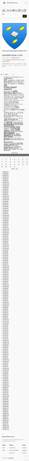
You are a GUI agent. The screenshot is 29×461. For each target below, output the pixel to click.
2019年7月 (5, 290)
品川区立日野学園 (9, 126)
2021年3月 (5, 260)
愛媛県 (18, 134)
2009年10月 (6, 385)
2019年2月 (5, 298)
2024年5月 (5, 206)
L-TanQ (5, 83)
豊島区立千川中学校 (8, 149)
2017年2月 (5, 337)
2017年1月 (5, 338)
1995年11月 (6, 427)
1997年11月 (6, 420)
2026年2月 (5, 178)
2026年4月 (6, 175)
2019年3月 (5, 297)
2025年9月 (5, 187)
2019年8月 (5, 288)
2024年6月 (6, 205)
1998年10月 (6, 415)
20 (27, 162)
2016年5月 (5, 351)
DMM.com (22, 81)
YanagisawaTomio (15, 57)
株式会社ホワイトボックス (10, 142)
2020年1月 (5, 283)
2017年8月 (5, 326)
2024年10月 (6, 199)
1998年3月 (5, 418)
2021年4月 (5, 258)
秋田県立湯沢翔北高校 (9, 145)
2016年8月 (5, 347)
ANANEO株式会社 (11, 80)
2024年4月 (6, 208)
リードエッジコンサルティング (11, 118)
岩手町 (17, 130)
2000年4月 (6, 404)
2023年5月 (5, 222)
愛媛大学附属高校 (9, 132)
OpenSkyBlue (21, 83)
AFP (5, 80)
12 (22, 159)
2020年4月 (6, 278)
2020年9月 (6, 271)
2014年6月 (5, 377)
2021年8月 (5, 251)
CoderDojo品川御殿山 (8, 81)
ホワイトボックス (9, 115)
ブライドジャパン (7, 108)
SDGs (15, 91)
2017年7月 (5, 328)
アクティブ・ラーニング (14, 96)
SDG (11, 91)
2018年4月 (5, 312)
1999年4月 (5, 411)
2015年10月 (6, 361)
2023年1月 (5, 227)
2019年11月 (6, 284)
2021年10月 (6, 248)
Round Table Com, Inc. (12, 2)
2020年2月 (5, 281)
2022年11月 (6, 231)
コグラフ (15, 101)
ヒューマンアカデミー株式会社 (11, 106)
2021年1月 (5, 264)
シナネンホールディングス (11, 102)
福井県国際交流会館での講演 (12, 55)
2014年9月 (5, 371)
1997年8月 (5, 422)
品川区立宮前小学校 (8, 125)
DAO (19, 81)
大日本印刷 (15, 128)
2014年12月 (6, 368)
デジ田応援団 (6, 105)
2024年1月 (5, 213)
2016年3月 (5, 354)
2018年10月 (6, 305)
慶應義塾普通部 (17, 135)
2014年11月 (6, 370)
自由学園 (11, 148)
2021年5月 (5, 257)
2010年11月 (6, 382)
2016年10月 (6, 344)
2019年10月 (6, 286)
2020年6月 (6, 274)
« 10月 (12, 168)
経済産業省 (6, 148)
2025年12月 (6, 182)
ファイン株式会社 (15, 107)
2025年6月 (5, 189)
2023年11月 (6, 217)
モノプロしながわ (7, 117)
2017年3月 (5, 335)
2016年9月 (5, 345)
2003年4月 (6, 394)
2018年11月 (6, 304)
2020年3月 (6, 279)
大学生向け (7, 128)
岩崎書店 (13, 130)
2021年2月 (5, 262)
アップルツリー (7, 98)
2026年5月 (5, 173)
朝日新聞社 (10, 136)
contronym (15, 81)
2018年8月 (5, 307)
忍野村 (21, 131)
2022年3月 (5, 239)
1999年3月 (5, 413)
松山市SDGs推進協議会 (8, 141)
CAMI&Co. (18, 80)
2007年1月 (5, 392)
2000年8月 (6, 403)
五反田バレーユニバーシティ (17, 120)
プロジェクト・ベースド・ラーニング (13, 113)
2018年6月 (5, 311)
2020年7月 (5, 272)
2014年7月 (5, 375)
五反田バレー (7, 120)
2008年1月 (5, 389)
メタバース (19, 116)
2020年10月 (6, 269)
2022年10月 (6, 232)
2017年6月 (5, 330)
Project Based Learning (10, 88)
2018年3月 (5, 314)
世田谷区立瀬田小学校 (13, 119)
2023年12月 (6, 215)
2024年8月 (5, 201)
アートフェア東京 (14, 98)
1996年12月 (6, 425)
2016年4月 (5, 352)
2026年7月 (5, 171)
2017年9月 (5, 324)
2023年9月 (6, 218)
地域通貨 (18, 126)
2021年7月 (5, 253)
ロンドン (21, 118)
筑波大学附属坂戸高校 (16, 146)
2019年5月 (5, 293)
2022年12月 (6, 229)
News (20, 59)
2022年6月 (5, 238)
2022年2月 (5, 241)
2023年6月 (6, 220)
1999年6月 (5, 410)
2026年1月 (5, 180)
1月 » (16, 168)
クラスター (15, 99)
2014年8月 (5, 373)
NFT (8, 83)
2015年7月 (5, 363)
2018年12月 (6, 302)
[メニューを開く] (26, 3)
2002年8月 (5, 397)
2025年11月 (6, 184)
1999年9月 (5, 406)
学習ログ (7, 130)
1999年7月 (5, 408)
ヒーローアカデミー (8, 107)
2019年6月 (5, 291)
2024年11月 (6, 198)
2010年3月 (5, 384)
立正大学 (7, 146)
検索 (3, 14)
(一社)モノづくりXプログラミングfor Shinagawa (13, 77)
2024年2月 (5, 212)
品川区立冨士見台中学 (18, 122)
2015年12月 (6, 359)
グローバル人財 (8, 101)
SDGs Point (7, 92)
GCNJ (5, 82)
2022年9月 (5, 234)
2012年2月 (5, 380)
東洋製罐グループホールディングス (14, 140)
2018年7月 (5, 309)
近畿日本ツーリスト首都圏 (17, 149)
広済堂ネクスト (15, 131)
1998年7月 (5, 417)
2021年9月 (5, 250)
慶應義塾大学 (8, 135)
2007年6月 (6, 391)
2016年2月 (5, 356)
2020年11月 (6, 267)
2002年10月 (6, 396)
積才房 (16, 145)
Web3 (14, 93)
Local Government (14, 59)
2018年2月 (5, 316)
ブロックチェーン (15, 108)
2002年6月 (6, 399)
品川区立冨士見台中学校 (13, 124)
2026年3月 (6, 177)
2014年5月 (5, 378)
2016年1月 (5, 357)
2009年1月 (5, 387)
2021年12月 (6, 244)
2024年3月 (6, 210)
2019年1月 (5, 300)
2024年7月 (5, 203)
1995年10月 (6, 429)
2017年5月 (5, 331)
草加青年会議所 (16, 148)
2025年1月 (5, 194)
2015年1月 (5, 366)
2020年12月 (6, 265)
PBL (5, 85)
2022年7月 (5, 236)
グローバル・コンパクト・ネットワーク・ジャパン (14, 100)
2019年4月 (5, 295)
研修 (22, 144)
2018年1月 (5, 318)
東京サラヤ (19, 138)
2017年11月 (6, 321)
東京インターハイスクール (10, 137)
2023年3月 (6, 224)
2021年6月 (5, 255)
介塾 (5, 122)
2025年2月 (5, 192)
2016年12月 (6, 340)
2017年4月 (5, 333)
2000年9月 (6, 401)
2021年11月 (6, 246)
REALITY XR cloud (7, 91)
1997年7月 (5, 424)
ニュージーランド (13, 105)
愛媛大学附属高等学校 (9, 134)
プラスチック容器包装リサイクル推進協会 (14, 110)
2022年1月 (5, 243)
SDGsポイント (17, 92)
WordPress (11, 458)
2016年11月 (6, 342)
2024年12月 (6, 196)
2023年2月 (5, 225)
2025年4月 (5, 191)
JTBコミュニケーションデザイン (15, 82)
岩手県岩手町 (7, 131)
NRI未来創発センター (13, 83)
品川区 (9, 122)
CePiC (22, 80)
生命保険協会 (6, 144)
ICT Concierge (6, 59)
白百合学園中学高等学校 (14, 144)
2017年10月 (6, 323)
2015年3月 (5, 364)
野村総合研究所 (7, 150)
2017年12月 (6, 319)
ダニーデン (20, 104)
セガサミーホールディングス (11, 104)
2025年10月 (6, 185)
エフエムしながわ (8, 99)
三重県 (5, 119)
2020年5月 (5, 276)
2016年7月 (5, 349)
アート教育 (20, 98)
